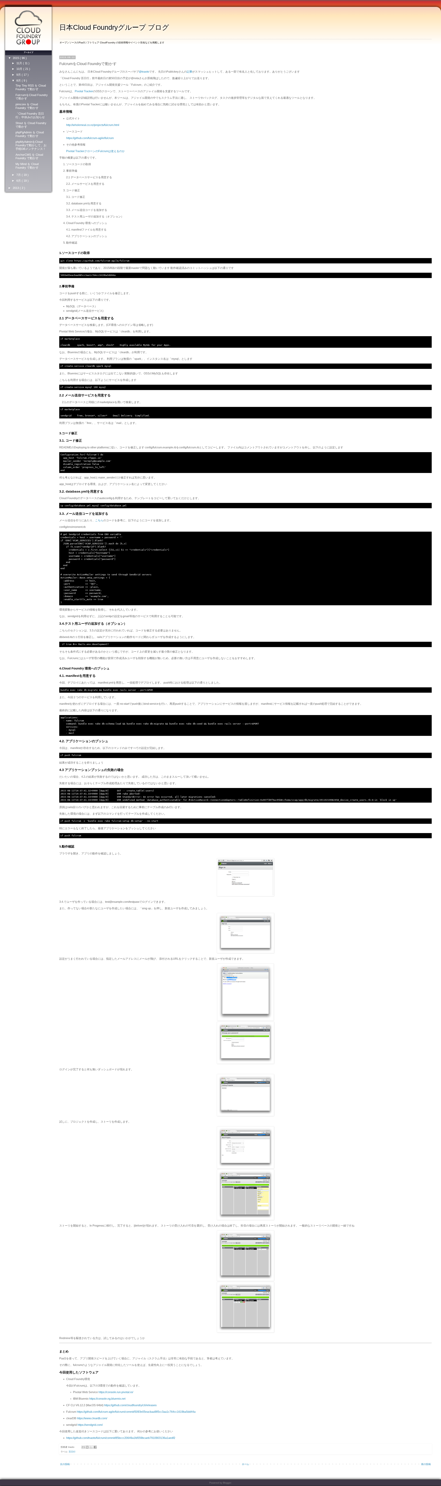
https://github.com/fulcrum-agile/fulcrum (90, 138)
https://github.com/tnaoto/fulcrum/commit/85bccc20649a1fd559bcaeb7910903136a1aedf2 (120, 1437)
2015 (16, 58)
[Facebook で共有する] (95, 1447)
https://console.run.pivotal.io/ (116, 1392)
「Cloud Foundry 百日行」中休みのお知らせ (30, 115)
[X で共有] (91, 1447)
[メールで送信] (83, 1447)
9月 (19, 74)
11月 (19, 63)
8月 (19, 80)
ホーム (245, 1464)
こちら (99, 520)
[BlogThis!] (87, 1447)
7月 (19, 175)
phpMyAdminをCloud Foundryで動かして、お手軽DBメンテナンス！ (31, 145)
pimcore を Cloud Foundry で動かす (27, 106)
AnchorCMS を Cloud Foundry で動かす (29, 156)
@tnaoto (144, 71)
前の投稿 (426, 1464)
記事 (189, 71)
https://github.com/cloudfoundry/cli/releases (130, 1405)
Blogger (227, 1482)
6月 (19, 180)
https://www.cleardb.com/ (92, 1418)
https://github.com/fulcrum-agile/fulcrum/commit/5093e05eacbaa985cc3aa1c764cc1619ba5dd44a (136, 1411)
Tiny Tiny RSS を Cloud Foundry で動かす (31, 87)
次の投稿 (65, 1464)
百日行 (72, 1451)
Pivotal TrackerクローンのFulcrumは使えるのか (95, 151)
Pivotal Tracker (84, 91)
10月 (19, 69)
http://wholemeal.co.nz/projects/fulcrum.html (92, 125)
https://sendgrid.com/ (90, 1424)
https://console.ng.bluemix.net (107, 1398)
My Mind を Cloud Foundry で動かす (27, 165)
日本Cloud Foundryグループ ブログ (114, 27)
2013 (16, 188)
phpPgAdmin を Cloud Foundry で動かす (30, 134)
